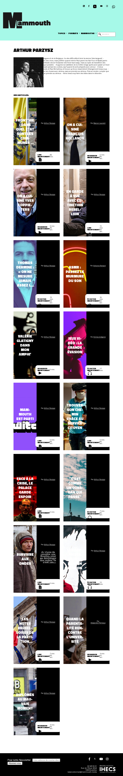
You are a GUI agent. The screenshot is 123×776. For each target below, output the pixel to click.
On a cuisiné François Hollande (75, 131)
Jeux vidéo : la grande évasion (74, 345)
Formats (73, 33)
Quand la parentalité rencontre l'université (75, 630)
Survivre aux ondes (25, 559)
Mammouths (87, 33)
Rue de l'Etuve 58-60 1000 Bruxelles (89, 769)
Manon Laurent (99, 123)
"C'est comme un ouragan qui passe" (74, 487)
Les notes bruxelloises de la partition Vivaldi (25, 630)
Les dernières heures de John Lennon (75, 559)
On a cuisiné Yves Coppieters (25, 203)
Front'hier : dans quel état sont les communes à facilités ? (25, 131)
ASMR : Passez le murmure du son (75, 274)
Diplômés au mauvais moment (25, 701)
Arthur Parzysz (49, 123)
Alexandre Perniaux (98, 623)
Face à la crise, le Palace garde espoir (25, 487)
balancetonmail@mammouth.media (82, 772)
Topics (61, 33)
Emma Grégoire (99, 337)
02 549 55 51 (92, 766)
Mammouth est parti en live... (25, 416)
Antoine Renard (99, 265)
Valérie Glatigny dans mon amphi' (25, 345)
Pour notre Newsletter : (20, 760)
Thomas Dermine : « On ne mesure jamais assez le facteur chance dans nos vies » (25, 273)
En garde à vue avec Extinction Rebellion (75, 202)
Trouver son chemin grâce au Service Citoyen (74, 416)
